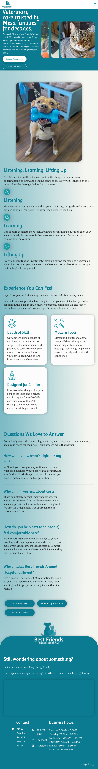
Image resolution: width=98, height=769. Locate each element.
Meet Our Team (14, 66)
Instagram (42, 745)
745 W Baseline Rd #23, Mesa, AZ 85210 (22, 737)
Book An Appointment (14, 59)
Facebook (42, 739)
